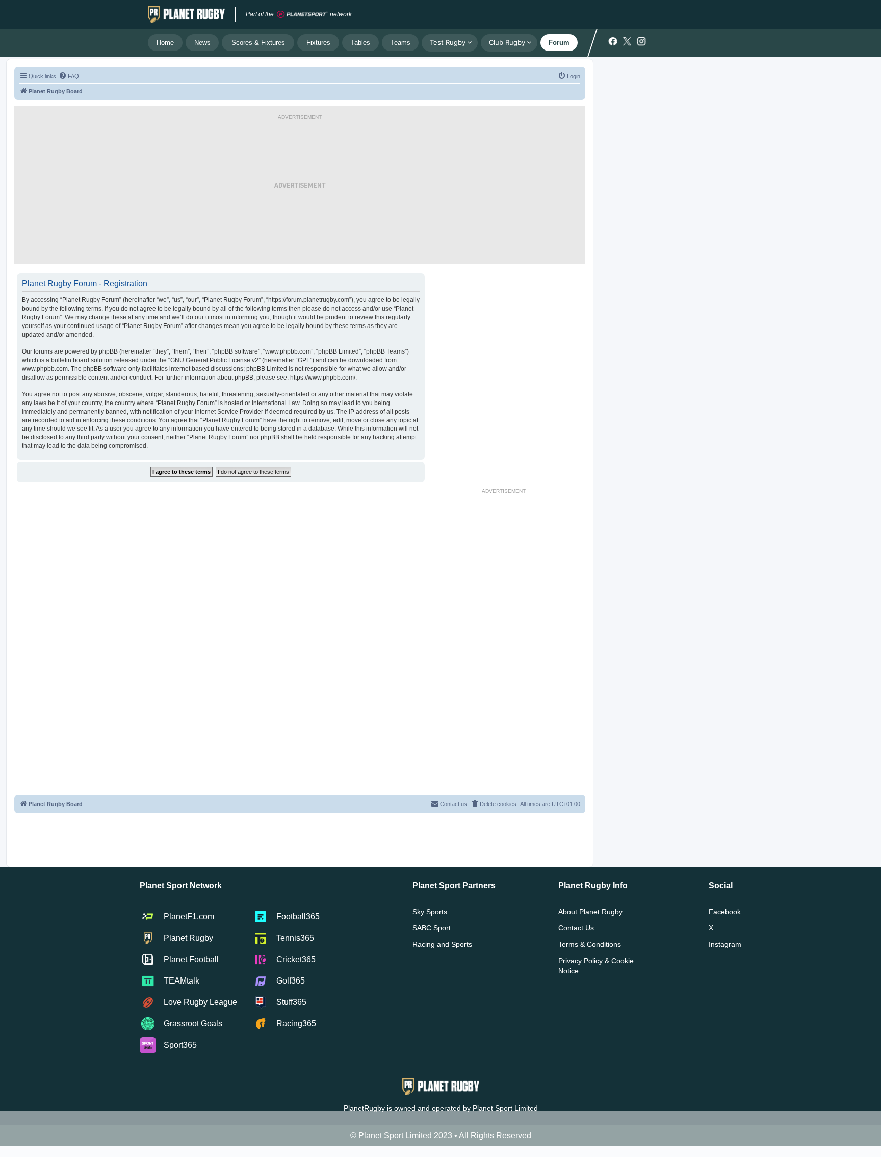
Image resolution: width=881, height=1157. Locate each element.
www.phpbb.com (45, 368)
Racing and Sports (442, 944)
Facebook (725, 912)
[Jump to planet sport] (302, 14)
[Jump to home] (186, 14)
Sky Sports (429, 912)
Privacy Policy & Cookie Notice (596, 966)
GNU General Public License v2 (214, 360)
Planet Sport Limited (505, 1108)
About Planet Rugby (590, 912)
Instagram (725, 944)
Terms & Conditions (589, 944)
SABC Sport (431, 928)
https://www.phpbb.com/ (322, 377)
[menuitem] (69, 76)
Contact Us (576, 928)
